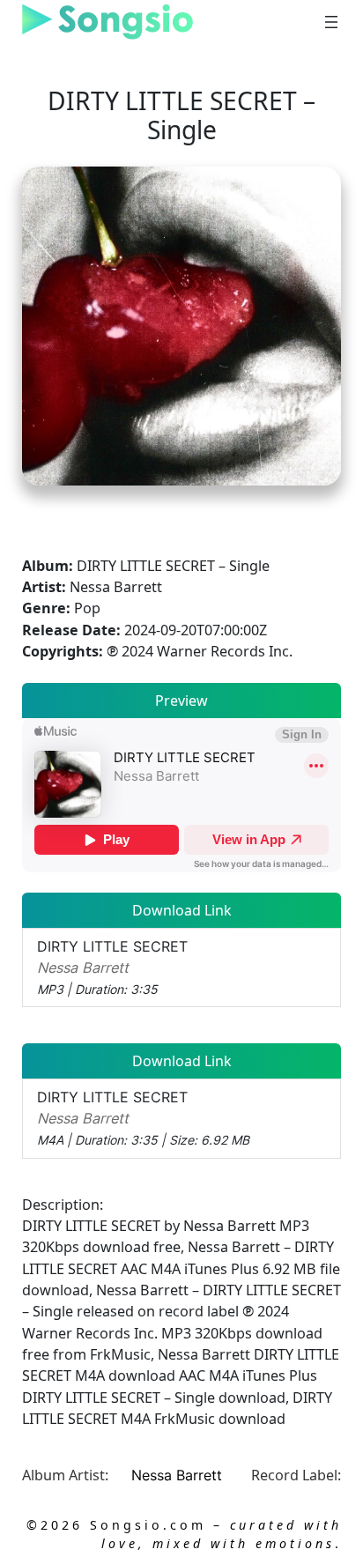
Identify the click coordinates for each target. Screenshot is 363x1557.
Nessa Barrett (176, 1475)
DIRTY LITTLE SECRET (112, 967)
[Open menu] (331, 22)
